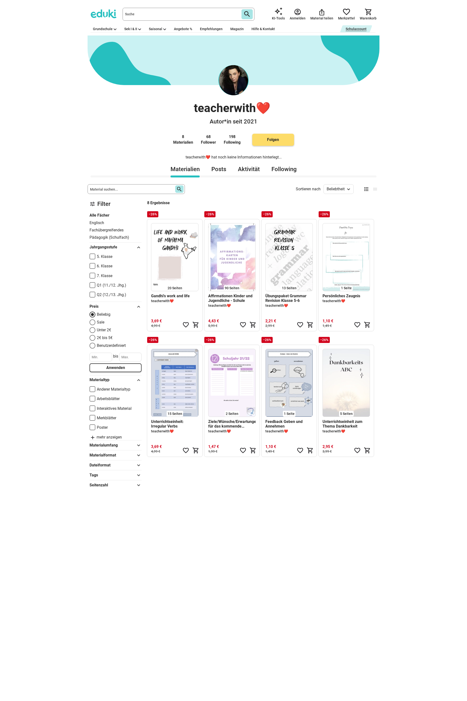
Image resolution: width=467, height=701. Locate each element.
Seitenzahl (99, 485)
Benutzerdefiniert (111, 345)
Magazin (237, 29)
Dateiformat (100, 465)
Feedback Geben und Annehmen (284, 424)
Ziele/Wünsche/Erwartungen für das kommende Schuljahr (232, 424)
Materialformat (103, 455)
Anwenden (115, 367)
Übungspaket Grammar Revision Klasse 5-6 (285, 298)
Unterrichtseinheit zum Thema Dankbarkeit (342, 424)
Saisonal (155, 29)
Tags (94, 475)
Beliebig (103, 314)
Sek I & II (130, 29)
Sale (100, 322)
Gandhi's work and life (170, 296)
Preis (94, 306)
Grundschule (103, 29)
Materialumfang (104, 445)
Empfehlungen (211, 29)
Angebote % (183, 29)
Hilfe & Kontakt (263, 29)
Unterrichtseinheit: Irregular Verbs (167, 424)
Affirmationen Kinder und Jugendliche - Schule (230, 298)
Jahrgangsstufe (103, 247)
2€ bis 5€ (105, 337)
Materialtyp (99, 379)
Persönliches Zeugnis (341, 296)
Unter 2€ (104, 330)
